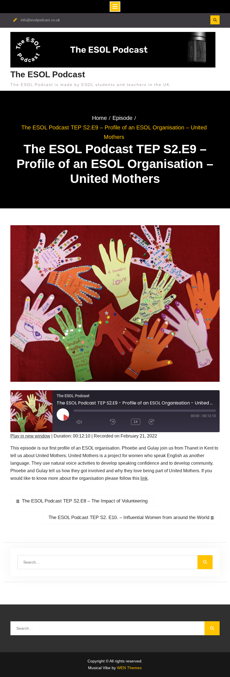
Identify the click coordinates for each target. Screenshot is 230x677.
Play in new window (30, 436)
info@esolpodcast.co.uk (40, 20)
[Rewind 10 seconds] (116, 422)
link (144, 478)
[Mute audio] (89, 422)
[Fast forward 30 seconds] (161, 422)
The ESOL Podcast (47, 74)
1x (136, 422)
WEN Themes (129, 668)
